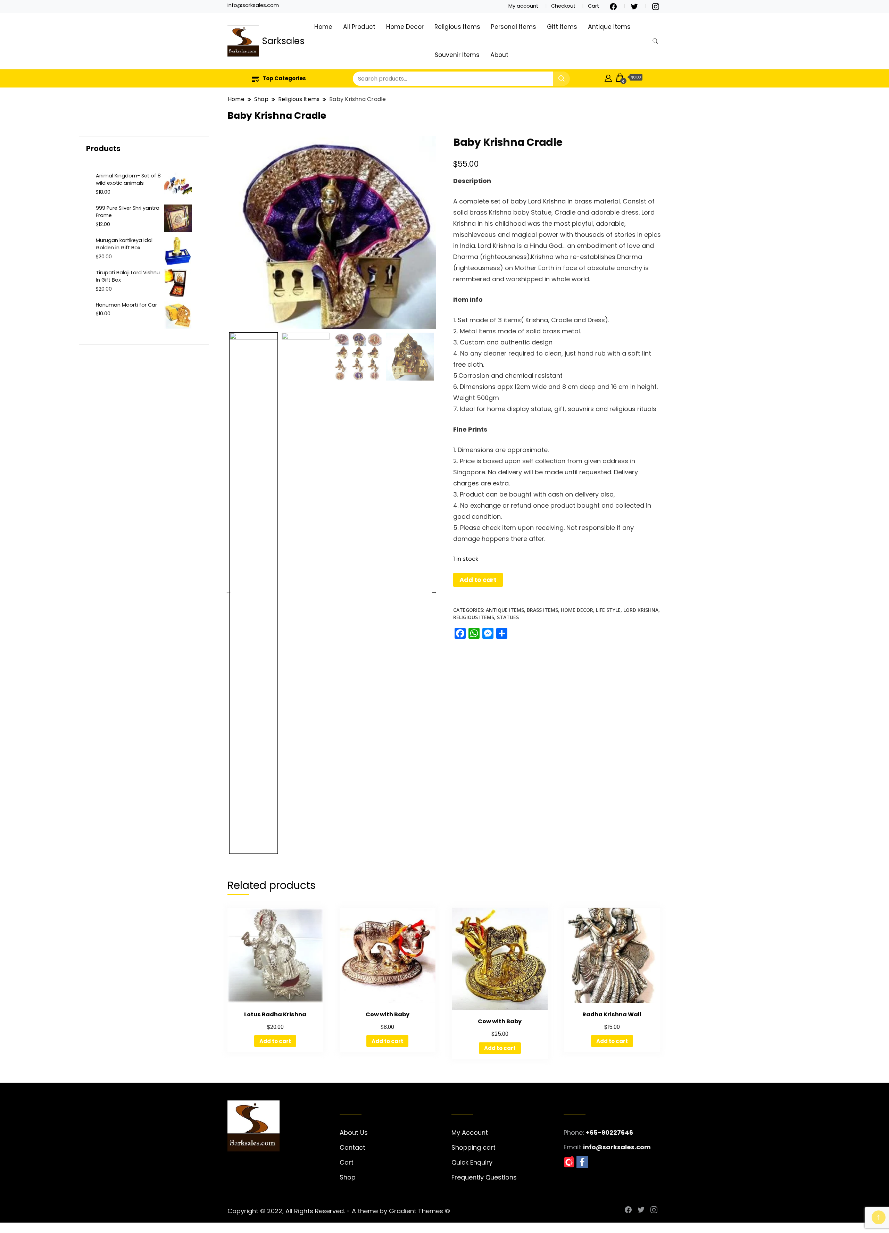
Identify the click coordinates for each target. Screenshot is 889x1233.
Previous (228, 591)
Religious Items (457, 27)
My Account (469, 1132)
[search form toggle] (655, 41)
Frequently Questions (484, 1177)
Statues (508, 617)
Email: (572, 1147)
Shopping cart (473, 1147)
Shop (348, 1177)
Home (323, 27)
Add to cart (478, 579)
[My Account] (608, 77)
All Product (359, 27)
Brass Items (542, 610)
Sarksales (283, 41)
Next (434, 591)
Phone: (574, 1132)
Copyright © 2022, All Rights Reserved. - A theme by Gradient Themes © (338, 1211)
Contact (352, 1147)
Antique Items (609, 27)
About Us (354, 1132)
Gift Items (562, 27)
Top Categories (284, 78)
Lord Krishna (640, 610)
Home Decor (405, 27)
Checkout (563, 5)
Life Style (608, 610)
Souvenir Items (457, 55)
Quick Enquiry (471, 1162)
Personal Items (513, 27)
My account (523, 5)
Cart (593, 5)
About (499, 55)
